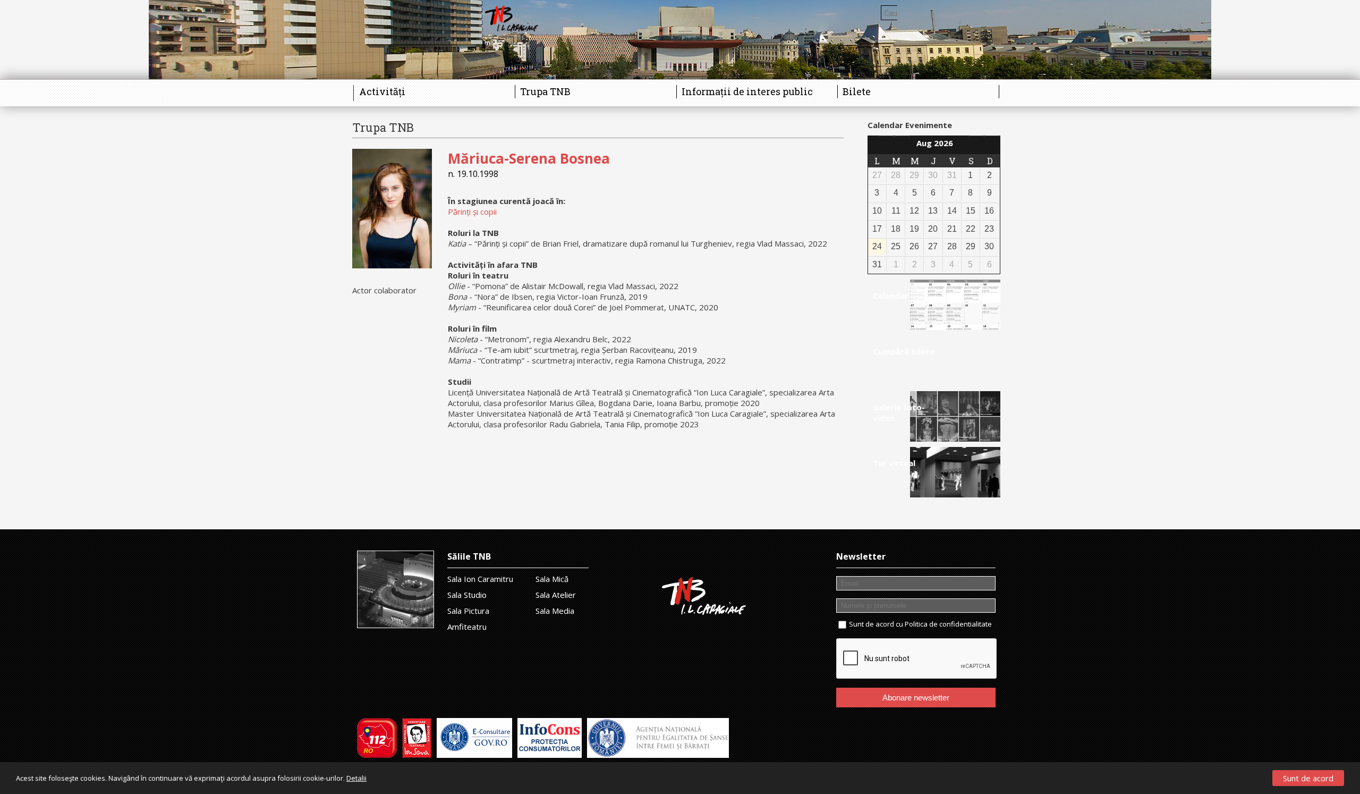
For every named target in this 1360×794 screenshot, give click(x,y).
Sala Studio (467, 594)
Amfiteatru (467, 626)
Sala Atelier (556, 594)
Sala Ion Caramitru (480, 578)
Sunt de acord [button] (1308, 778)
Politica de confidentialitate (948, 624)
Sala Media (555, 610)
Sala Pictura (468, 610)
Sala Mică (552, 578)
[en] (990, 12)
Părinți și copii (472, 211)
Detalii (356, 778)
